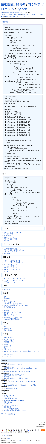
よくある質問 (8, 234)
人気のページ (8, 354)
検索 (6, 16)
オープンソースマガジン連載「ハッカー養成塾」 (20, 382)
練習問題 (7, 4)
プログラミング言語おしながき (14, 250)
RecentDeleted (9, 395)
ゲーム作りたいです (10, 264)
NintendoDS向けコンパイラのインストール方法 (20, 385)
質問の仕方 (7, 235)
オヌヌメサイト (9, 339)
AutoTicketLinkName (11, 398)
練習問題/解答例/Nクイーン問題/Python (17, 371)
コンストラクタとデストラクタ (14, 280)
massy (8, 438)
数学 (5, 297)
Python (21, 9)
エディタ (14, 267)
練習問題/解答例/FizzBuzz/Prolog (15, 410)
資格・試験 (7, 328)
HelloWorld (7, 253)
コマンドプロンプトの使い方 (13, 262)
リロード (34, 14)
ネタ (5, 348)
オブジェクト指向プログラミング (15, 278)
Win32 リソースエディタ (12, 269)
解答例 (21, 4)
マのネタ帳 (7, 346)
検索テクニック (9, 237)
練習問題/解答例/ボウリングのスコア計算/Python (20, 368)
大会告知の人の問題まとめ (13, 317)
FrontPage (7, 397)
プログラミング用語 (10, 239)
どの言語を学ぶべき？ (11, 248)
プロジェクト (8, 349)
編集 (10, 14)
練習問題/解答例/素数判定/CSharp (15, 375)
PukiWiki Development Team (23, 440)
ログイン (26, 16)
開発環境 (7, 267)
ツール (6, 271)
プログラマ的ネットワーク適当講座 (16, 305)
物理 (5, 300)
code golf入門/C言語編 (11, 319)
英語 (5, 327)
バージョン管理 (9, 266)
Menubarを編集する (8, 414)
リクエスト (7, 356)
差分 (19, 14)
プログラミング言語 (10, 251)
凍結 (15, 14)
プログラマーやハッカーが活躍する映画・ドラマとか (22, 351)
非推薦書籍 (7, 407)
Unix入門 (7, 289)
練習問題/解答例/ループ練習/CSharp (16, 378)
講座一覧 (7, 240)
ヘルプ (19, 16)
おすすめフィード (10, 343)
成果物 (6, 344)
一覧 (2, 16)
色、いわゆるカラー (10, 302)
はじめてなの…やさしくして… (14, 232)
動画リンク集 (8, 341)
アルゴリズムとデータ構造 (13, 304)
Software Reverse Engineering (14, 400)
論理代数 (7, 299)
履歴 (23, 14)
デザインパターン (10, 282)
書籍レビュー (8, 338)
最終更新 (13, 16)
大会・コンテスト (10, 316)
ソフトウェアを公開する (12, 261)
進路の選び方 (8, 330)
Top (2, 12)
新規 (41, 14)
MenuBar (7, 392)
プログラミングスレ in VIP (13, 365)
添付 (27, 14)
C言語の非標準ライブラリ (12, 405)
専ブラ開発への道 (10, 307)
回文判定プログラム (20, 12)
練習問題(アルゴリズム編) (12, 312)
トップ (4, 14)
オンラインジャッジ (10, 314)
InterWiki (7, 404)
